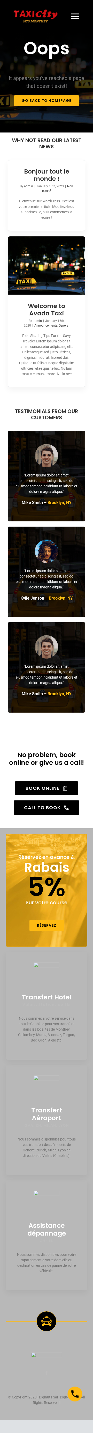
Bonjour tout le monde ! (46, 175)
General (64, 325)
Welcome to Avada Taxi (46, 309)
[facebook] (46, 1373)
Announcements (45, 325)
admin (28, 186)
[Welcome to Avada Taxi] (46, 265)
